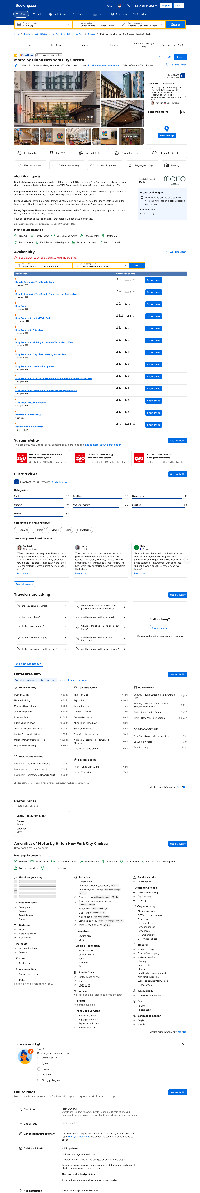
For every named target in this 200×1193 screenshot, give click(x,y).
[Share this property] (169, 57)
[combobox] (44, 25)
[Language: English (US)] (119, 5)
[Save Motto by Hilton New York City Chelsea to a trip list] (161, 57)
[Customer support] (128, 5)
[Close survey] (183, 1028)
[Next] (185, 97)
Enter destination (30, 23)
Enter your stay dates (79, 1120)
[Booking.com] (27, 6)
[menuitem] (21, 14)
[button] (167, 131)
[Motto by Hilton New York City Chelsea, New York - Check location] (15, 65)
